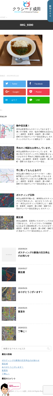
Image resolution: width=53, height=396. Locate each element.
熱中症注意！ (23, 125)
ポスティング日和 (25, 195)
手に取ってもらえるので (28, 170)
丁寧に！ (22, 331)
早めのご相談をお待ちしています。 (34, 148)
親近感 (19, 217)
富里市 (21, 311)
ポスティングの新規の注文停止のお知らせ (20, 360)
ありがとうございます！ (30, 292)
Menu (50, 12)
